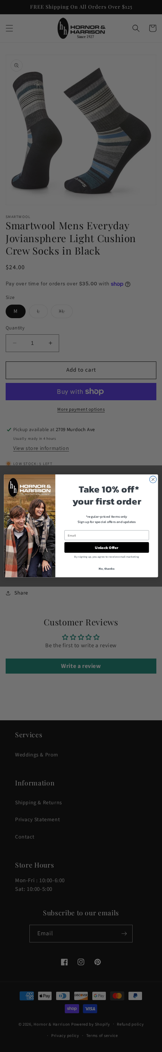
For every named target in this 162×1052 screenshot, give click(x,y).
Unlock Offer (106, 548)
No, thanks (106, 568)
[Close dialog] (153, 479)
